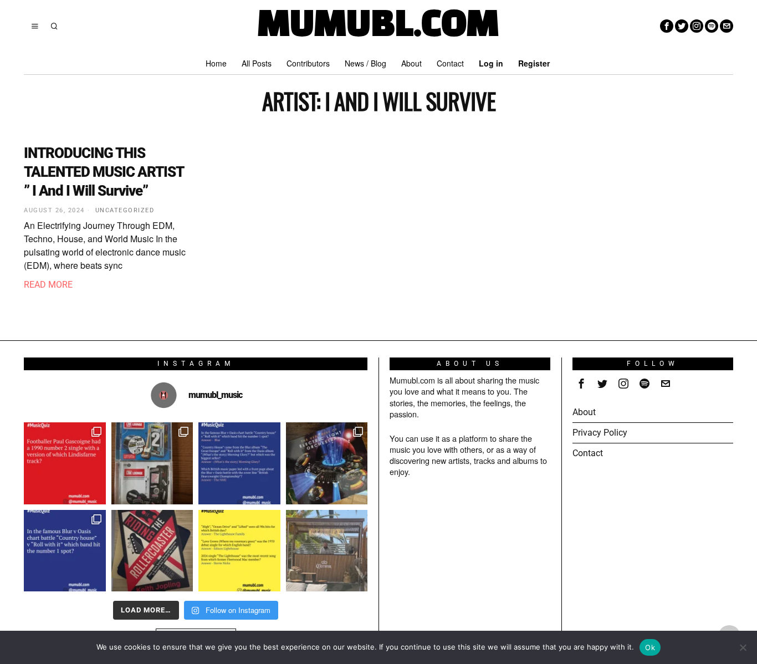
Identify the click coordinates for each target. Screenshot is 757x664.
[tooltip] (666, 26)
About (584, 412)
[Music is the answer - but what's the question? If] (327, 551)
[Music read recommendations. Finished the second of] (152, 551)
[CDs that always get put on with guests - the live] (152, 463)
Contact (587, 453)
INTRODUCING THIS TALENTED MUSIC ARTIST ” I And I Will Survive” (103, 172)
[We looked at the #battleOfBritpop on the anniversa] (239, 463)
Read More (48, 284)
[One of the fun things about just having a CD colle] (327, 463)
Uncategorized (125, 210)
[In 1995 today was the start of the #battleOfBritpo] (65, 551)
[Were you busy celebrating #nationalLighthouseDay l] (239, 551)
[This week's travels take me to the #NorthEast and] (65, 463)
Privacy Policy (599, 432)
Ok (650, 647)
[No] (743, 647)
